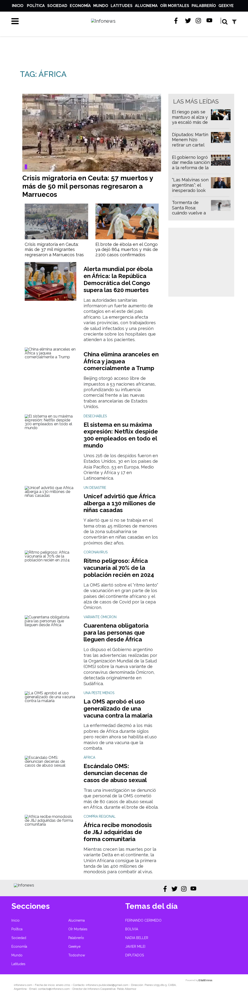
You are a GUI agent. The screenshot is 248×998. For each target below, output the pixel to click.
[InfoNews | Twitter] (188, 21)
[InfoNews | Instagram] (199, 21)
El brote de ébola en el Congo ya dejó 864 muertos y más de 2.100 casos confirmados (126, 249)
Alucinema (146, 5)
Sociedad (57, 5)
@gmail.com (120, 985)
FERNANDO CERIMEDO (143, 920)
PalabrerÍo (204, 5)
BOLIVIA (131, 929)
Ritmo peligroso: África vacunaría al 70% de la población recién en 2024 (119, 567)
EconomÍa (80, 5)
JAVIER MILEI (135, 946)
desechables (95, 416)
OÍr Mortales (174, 5)
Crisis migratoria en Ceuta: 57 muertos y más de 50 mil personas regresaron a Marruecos (87, 186)
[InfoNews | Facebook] (177, 21)
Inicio (17, 5)
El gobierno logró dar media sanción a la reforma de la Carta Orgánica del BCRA (191, 168)
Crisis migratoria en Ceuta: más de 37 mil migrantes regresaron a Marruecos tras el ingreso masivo (54, 252)
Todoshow (76, 955)
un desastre (95, 488)
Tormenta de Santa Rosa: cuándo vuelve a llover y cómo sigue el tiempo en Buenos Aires (189, 215)
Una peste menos (99, 693)
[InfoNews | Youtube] (209, 21)
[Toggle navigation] (15, 21)
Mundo (100, 5)
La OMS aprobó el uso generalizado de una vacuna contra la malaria (118, 708)
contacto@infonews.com (54, 989)
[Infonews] (24, 885)
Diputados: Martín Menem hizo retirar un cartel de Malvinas (190, 142)
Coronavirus (96, 552)
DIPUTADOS (134, 955)
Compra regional (100, 816)
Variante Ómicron (100, 617)
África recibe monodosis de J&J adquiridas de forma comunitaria (118, 832)
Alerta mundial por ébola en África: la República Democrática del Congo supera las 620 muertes (118, 279)
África (89, 757)
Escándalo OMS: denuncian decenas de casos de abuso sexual (115, 773)
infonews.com (23, 985)
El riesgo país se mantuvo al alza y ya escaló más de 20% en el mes (190, 119)
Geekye (226, 5)
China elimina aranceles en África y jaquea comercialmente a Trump (121, 361)
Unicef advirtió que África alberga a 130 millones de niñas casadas (119, 503)
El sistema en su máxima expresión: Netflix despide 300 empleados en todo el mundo (121, 435)
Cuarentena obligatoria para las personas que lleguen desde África (116, 632)
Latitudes (121, 5)
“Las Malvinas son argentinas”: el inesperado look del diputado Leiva (190, 190)
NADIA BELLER (136, 938)
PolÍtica (36, 5)
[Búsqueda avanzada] (234, 21)
